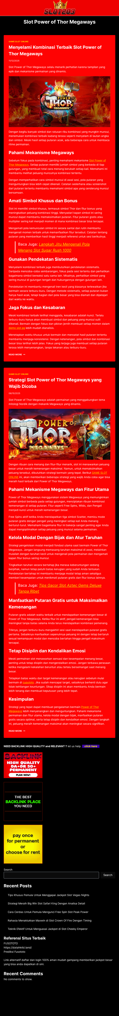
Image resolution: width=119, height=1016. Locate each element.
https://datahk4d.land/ (18, 947)
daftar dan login (31, 960)
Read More (17, 354)
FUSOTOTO (11, 943)
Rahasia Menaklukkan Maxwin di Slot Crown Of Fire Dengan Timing (49, 920)
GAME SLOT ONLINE (19, 41)
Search (8, 869)
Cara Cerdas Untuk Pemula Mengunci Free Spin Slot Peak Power (48, 912)
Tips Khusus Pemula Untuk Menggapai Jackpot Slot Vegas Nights (48, 895)
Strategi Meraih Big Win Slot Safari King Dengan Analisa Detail (46, 903)
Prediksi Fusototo (14, 951)
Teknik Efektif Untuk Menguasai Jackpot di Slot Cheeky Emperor (48, 928)
